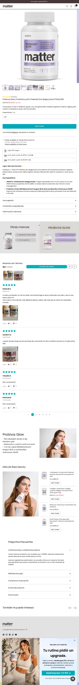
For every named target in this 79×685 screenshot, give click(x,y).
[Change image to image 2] (11, 87)
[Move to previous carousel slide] (70, 608)
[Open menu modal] (71, 6)
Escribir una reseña (47, 267)
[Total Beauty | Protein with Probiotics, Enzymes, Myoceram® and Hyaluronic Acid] (44, 478)
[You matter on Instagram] (7, 635)
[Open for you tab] (73, 679)
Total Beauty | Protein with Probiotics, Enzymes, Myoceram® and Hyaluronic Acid (62, 474)
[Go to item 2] (18, 275)
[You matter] (8, 6)
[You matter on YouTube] (16, 635)
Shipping (15, 132)
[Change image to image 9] (53, 87)
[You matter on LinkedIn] (10, 635)
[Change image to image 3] (17, 87)
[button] (7, 97)
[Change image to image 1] (5, 87)
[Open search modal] (67, 6)
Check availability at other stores (16, 144)
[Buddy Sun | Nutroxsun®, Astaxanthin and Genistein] (44, 509)
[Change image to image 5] (29, 87)
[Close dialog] (74, 640)
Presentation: (9, 112)
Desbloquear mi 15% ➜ (58, 673)
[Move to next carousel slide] (74, 607)
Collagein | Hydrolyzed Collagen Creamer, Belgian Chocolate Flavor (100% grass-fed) (61, 491)
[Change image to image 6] (35, 87)
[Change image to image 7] (41, 87)
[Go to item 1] (8, 275)
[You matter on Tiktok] (13, 635)
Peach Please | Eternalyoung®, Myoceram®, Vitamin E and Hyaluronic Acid (62, 521)
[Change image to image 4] (23, 87)
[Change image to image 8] (47, 87)
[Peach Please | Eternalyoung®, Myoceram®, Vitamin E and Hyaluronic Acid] (44, 524)
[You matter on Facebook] (4, 635)
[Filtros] (70, 266)
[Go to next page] (50, 414)
